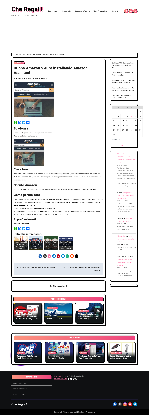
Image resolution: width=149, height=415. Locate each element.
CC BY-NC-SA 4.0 (60, 379)
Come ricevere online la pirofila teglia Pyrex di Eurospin (125, 239)
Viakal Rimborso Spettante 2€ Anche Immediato (123, 74)
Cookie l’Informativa (20, 389)
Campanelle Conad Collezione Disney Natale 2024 (126, 160)
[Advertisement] (74, 34)
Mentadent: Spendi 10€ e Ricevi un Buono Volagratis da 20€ (58, 313)
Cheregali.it (58, 376)
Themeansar (90, 412)
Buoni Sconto (19, 63)
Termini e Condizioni (20, 394)
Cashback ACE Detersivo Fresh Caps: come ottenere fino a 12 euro (123, 65)
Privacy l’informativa (20, 383)
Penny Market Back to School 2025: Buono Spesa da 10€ (27, 316)
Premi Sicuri (53, 11)
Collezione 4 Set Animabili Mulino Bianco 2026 (121, 96)
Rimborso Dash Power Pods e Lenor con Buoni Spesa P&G (88, 316)
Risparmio (66, 11)
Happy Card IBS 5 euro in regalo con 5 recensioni (37, 267)
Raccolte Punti (116, 353)
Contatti (114, 11)
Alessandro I (20, 78)
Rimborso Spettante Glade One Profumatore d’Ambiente (123, 81)
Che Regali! (27, 9)
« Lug (123, 145)
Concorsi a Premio (82, 11)
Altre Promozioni (100, 11)
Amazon (44, 78)
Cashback (21, 353)
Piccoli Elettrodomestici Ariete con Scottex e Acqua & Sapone (123, 89)
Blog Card (80, 412)
